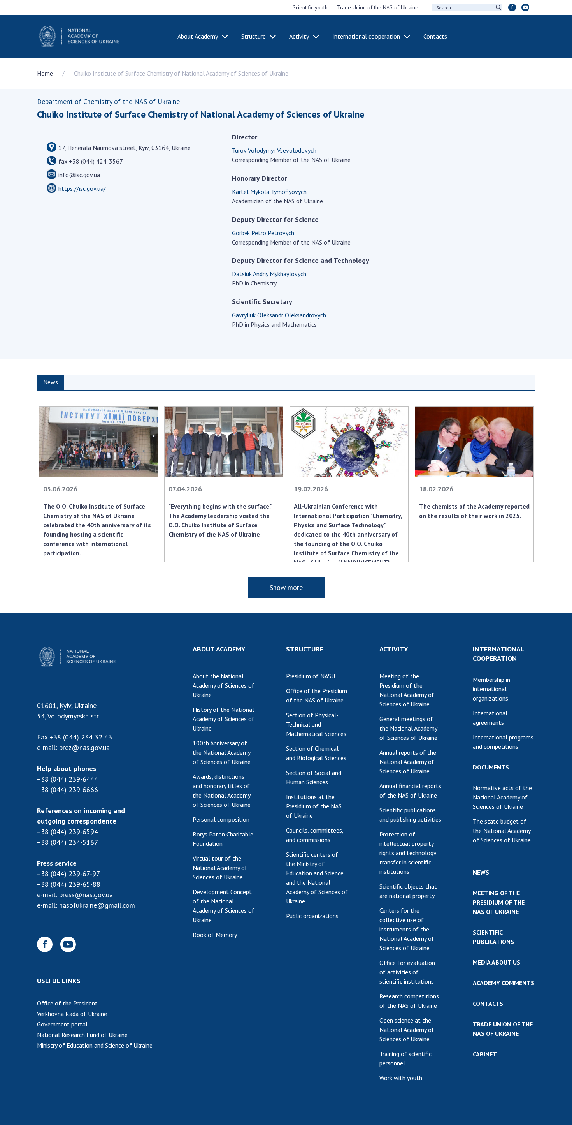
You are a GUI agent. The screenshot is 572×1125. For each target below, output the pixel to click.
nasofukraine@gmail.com (97, 905)
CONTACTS (488, 1003)
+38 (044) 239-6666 (67, 789)
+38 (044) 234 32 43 (80, 736)
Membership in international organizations (491, 689)
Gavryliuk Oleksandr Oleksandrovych (279, 315)
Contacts (435, 36)
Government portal (62, 1024)
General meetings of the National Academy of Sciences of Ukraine (408, 728)
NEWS (481, 872)
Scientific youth (310, 7)
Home (45, 73)
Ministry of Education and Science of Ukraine (95, 1045)
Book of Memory (215, 934)
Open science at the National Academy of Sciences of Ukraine (406, 1029)
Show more (286, 587)
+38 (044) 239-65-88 (68, 884)
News (50, 382)
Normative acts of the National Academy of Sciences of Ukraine (502, 797)
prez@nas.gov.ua (84, 747)
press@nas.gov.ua (86, 894)
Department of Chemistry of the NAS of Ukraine (108, 101)
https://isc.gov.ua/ (82, 188)
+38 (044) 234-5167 (67, 842)
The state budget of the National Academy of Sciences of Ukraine (502, 830)
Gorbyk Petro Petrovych (263, 233)
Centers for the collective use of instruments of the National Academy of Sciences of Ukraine (406, 929)
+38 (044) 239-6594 (67, 831)
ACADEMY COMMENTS (503, 983)
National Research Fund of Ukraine (82, 1035)
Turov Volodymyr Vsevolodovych (274, 150)
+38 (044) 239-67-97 (68, 873)
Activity (299, 36)
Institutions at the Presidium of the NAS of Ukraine (314, 806)
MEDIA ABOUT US (496, 962)
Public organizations (312, 916)
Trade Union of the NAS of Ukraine (377, 7)
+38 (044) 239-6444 (67, 779)
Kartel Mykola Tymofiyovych (269, 191)
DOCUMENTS (491, 767)
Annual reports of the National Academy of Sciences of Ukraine (407, 761)
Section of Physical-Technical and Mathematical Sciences (316, 724)
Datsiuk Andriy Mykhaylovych (269, 274)
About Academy (197, 36)
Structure (253, 36)
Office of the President (67, 1003)
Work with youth (400, 1078)
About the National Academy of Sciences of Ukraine (223, 685)
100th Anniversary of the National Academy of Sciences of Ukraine (222, 752)
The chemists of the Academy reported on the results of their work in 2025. (474, 510)
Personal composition (221, 819)
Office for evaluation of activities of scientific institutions (407, 972)
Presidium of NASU (310, 676)
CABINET (485, 1054)
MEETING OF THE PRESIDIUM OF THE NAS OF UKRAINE (499, 902)
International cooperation (366, 36)
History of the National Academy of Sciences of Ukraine (223, 719)
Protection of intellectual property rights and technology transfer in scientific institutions (407, 852)
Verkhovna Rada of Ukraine (72, 1014)
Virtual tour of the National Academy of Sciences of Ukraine (220, 867)
